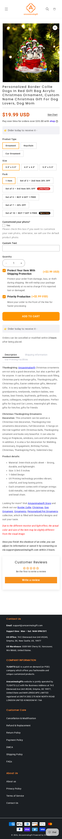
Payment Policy (14, 740)
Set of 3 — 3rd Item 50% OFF (27, 188)
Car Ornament (13, 153)
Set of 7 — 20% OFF (16, 205)
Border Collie (24, 507)
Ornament (11, 145)
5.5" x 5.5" (48, 167)
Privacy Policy (13, 788)
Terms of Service (15, 796)
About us (11, 781)
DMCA (9, 747)
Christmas (37, 507)
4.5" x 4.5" (29, 167)
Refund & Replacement (18, 725)
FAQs (9, 761)
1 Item (9, 181)
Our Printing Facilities (16, 359)
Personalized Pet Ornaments (43, 511)
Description (11, 354)
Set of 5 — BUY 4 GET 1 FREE (21, 197)
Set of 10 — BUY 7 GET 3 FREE (27, 213)
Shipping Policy (14, 754)
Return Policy (13, 732)
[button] (6, 9)
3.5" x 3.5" (11, 167)
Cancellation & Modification (21, 718)
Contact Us (12, 803)
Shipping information (36, 354)
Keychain (28, 145)
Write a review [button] (31, 580)
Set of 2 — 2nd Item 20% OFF (35, 181)
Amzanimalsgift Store (39, 503)
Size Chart (53, 114)
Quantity (7, 256)
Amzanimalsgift (26, 367)
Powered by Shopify (42, 835)
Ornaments (20, 511)
